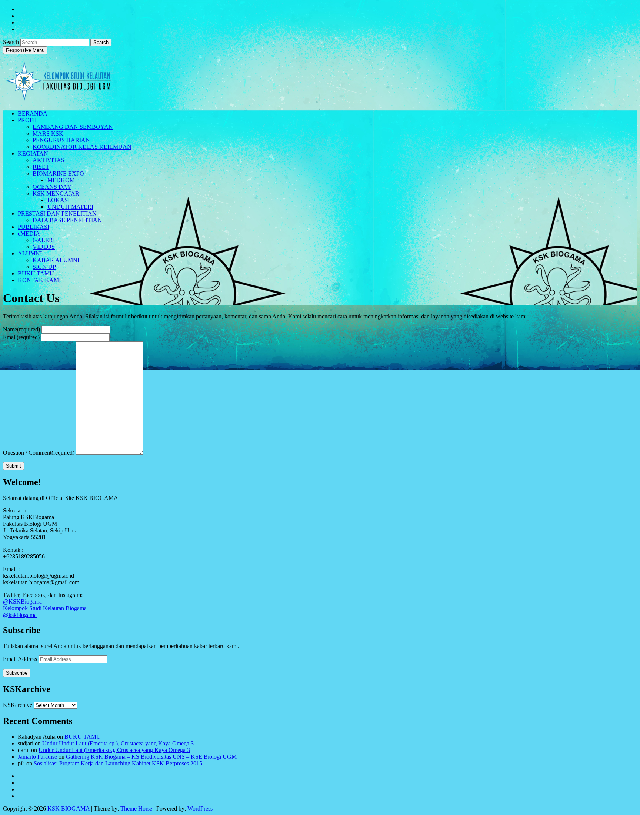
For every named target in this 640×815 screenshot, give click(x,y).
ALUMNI (30, 253)
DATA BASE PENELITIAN (67, 220)
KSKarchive (17, 705)
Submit (13, 466)
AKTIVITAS (48, 160)
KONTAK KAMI (39, 280)
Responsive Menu (25, 50)
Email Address (21, 659)
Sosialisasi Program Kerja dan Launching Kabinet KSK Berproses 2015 (118, 763)
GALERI (44, 240)
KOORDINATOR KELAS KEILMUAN (82, 147)
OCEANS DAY (52, 187)
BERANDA (32, 113)
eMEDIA (29, 233)
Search (11, 42)
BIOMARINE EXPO (58, 173)
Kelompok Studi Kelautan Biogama (45, 608)
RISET (41, 167)
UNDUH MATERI (70, 207)
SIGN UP (44, 267)
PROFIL (28, 120)
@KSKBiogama (22, 601)
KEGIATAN (33, 153)
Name (21, 329)
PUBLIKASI (33, 227)
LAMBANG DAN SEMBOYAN (73, 127)
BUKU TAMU (36, 273)
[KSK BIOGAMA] (58, 98)
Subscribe (16, 673)
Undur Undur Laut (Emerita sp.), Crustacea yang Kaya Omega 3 (118, 743)
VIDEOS (44, 247)
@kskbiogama (20, 615)
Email (21, 337)
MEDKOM (61, 180)
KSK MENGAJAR (56, 193)
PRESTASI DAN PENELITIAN (57, 213)
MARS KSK (48, 133)
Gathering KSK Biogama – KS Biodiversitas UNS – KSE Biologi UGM (151, 757)
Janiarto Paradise (37, 757)
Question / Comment (38, 453)
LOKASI (58, 200)
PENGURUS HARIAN (61, 140)
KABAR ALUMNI (56, 260)
